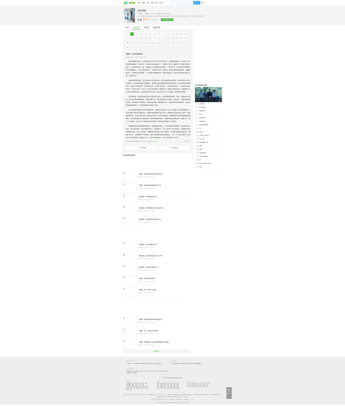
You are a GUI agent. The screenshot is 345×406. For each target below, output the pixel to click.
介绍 (127, 27)
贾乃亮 (179, 16)
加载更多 (156, 351)
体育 (158, 386)
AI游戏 (149, 371)
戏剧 (146, 383)
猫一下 (197, 3)
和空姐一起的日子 (204, 135)
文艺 (158, 385)
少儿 (139, 385)
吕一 (190, 16)
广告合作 (192, 399)
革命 (143, 386)
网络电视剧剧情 (197, 363)
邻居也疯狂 (202, 121)
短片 (165, 386)
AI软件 (145, 371)
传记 (168, 383)
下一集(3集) (174, 148)
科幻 (133, 383)
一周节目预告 (135, 363)
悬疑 (164, 13)
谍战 (133, 386)
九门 (200, 128)
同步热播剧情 (175, 363)
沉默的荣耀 (202, 153)
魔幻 (171, 388)
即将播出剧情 (183, 363)
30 (132, 43)
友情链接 (186, 399)
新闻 (204, 385)
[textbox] (182, 2)
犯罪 (143, 383)
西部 (171, 386)
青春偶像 (128, 385)
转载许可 (155, 141)
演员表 (146, 27)
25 (172, 38)
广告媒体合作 (178, 399)
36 (159, 43)
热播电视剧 (143, 363)
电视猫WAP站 (158, 363)
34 (150, 43)
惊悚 (161, 383)
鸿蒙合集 (134, 373)
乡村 (139, 383)
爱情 (131, 388)
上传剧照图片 (186, 141)
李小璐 (175, 16)
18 (141, 38)
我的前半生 (202, 111)
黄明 (193, 16)
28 (186, 38)
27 (181, 38)
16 (132, 38)
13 (181, 34)
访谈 (197, 385)
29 (127, 43)
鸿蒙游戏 (129, 373)
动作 (143, 388)
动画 (158, 383)
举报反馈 (175, 396)
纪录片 (146, 388)
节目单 (161, 3)
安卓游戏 (160, 371)
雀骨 (200, 167)
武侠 (127, 389)
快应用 (141, 371)
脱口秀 (196, 386)
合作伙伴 (165, 399)
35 (154, 43)
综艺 (148, 3)
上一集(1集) (142, 148)
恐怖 (136, 385)
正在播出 (129, 363)
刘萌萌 (187, 16)
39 (172, 43)
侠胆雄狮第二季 (203, 142)
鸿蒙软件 (165, 371)
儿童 (168, 386)
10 (168, 34)
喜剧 (136, 383)
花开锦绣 (201, 104)
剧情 (174, 388)
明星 (156, 3)
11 (172, 34)
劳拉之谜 (201, 139)
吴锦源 (142, 16)
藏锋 (200, 146)
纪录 (171, 385)
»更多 (202, 16)
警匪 (161, 388)
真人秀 (189, 385)
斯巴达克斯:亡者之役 (205, 163)
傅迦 (196, 16)
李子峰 (199, 16)
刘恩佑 (183, 16)
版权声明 (171, 399)
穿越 (134, 388)
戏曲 (192, 383)
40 (177, 43)
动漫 (139, 386)
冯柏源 (146, 16)
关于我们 (153, 399)
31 (136, 43)
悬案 (200, 149)
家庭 (143, 385)
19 (145, 38)
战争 (146, 386)
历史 (168, 385)
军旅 (127, 388)
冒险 (174, 386)
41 (181, 43)
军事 (203, 386)
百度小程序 (135, 371)
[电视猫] (129, 2)
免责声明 (159, 399)
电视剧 (144, 3)
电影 (152, 3)
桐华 (157, 16)
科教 (206, 386)
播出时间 (156, 27)
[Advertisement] (208, 56)
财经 (205, 383)
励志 (162, 13)
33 (145, 43)
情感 (192, 386)
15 (127, 38)
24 (168, 38)
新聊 (177, 385)
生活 (208, 383)
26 (177, 38)
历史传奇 (128, 386)
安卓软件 (154, 371)
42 (186, 43)
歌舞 (177, 388)
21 (154, 38)
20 (150, 38)
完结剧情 (189, 363)
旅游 (202, 383)
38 (168, 43)
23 (163, 38)
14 (186, 34)
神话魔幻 (138, 388)
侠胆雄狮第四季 (203, 125)
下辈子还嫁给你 (203, 156)
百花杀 (201, 132)
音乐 (189, 383)
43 (127, 47)
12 (177, 34)
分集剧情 (136, 27)
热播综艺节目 (150, 363)
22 (159, 38)
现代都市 (128, 383)
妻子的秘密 (202, 107)
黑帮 (174, 383)
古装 (131, 389)
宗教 (195, 383)
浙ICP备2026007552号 (184, 402)
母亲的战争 (202, 118)
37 (163, 43)
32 (141, 43)
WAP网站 (129, 371)
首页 (139, 3)
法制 (207, 385)
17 (136, 38)
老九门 (201, 114)
